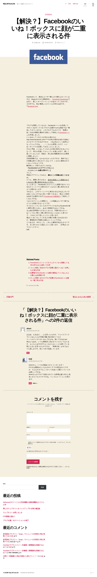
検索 (4, 483)
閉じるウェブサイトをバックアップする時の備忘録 (21, 508)
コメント (30, 412)
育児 (69, 4)
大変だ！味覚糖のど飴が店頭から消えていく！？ (20, 556)
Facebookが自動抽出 (52, 196)
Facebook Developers (60, 99)
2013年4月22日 (49, 42)
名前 (28, 427)
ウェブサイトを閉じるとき (13, 512)
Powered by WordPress (27, 572)
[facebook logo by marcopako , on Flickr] (48, 112)
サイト (28, 434)
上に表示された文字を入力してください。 (38, 451)
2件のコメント (61, 42)
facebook (48, 14)
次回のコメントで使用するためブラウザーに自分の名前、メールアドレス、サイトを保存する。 (49, 443)
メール (51, 427)
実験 (37, 285)
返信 (28, 352)
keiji (39, 42)
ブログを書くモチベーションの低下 (16, 520)
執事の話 (75, 4)
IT (65, 4)
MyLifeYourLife (9, 4)
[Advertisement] (39, 81)
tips (35, 285)
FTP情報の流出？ (9, 516)
